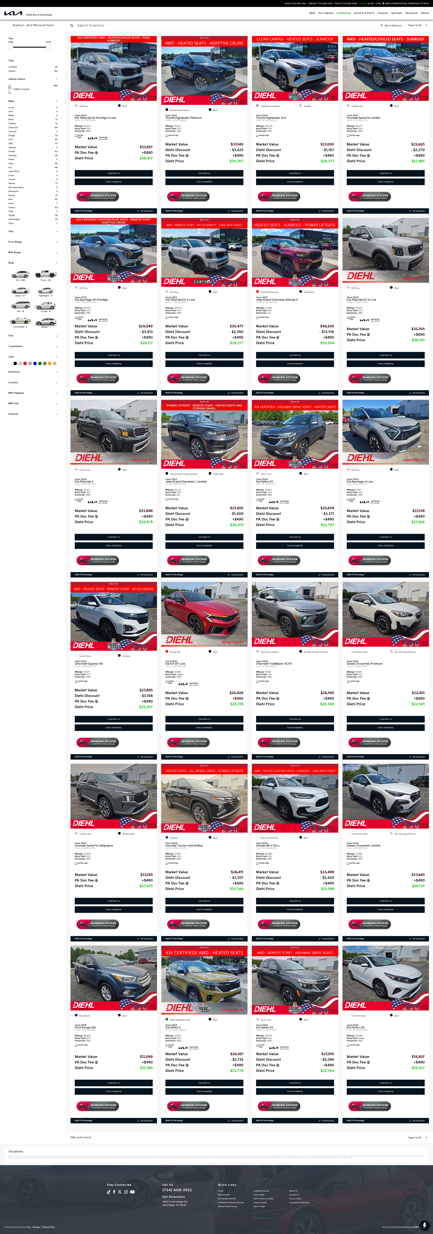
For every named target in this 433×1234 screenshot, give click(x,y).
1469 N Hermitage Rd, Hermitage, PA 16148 (406, 4)
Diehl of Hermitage (83, 211)
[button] (154, 68)
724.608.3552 (146, 211)
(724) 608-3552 (177, 1190)
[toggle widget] (424, 1225)
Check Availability (114, 182)
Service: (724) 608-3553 (320, 4)
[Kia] (13, 13)
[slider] (10, 47)
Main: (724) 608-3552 (295, 4)
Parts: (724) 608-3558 (346, 4)
